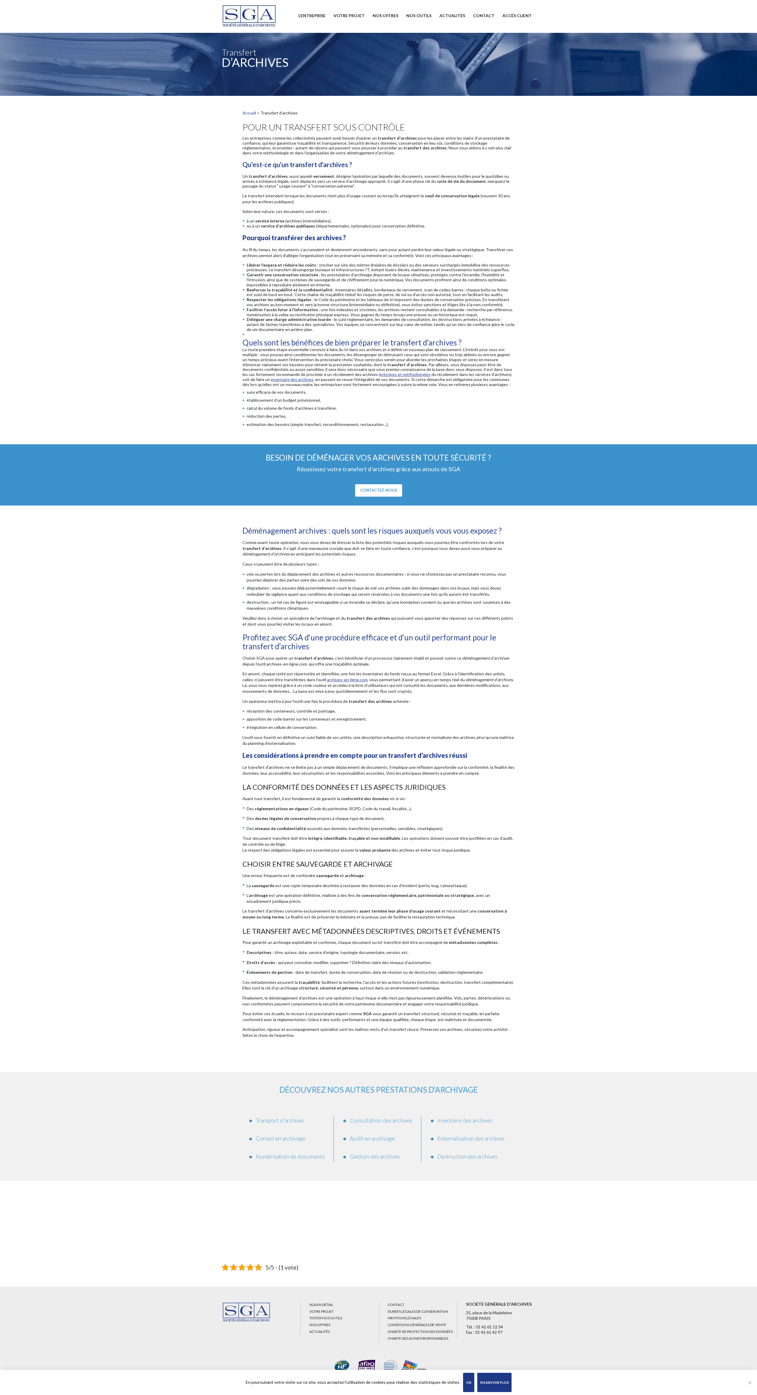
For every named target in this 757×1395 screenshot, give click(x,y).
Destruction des (467, 1156)
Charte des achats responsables (418, 1338)
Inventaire (464, 1120)
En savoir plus (494, 1382)
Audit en (372, 1138)
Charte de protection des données (420, 1331)
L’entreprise (312, 15)
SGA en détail (321, 1304)
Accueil (249, 112)
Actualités (452, 15)
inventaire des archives (292, 379)
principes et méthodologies (405, 374)
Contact (483, 15)
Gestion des (375, 1156)
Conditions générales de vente (417, 1325)
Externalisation (470, 1138)
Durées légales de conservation (418, 1311)
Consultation (381, 1120)
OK (468, 1382)
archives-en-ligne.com (347, 679)
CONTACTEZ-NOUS (378, 490)
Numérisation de (290, 1156)
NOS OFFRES (385, 15)
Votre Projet (349, 15)
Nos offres (319, 1325)
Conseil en (280, 1138)
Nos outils (418, 15)
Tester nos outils (325, 1318)
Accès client (517, 15)
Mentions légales (404, 1318)
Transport (280, 1120)
